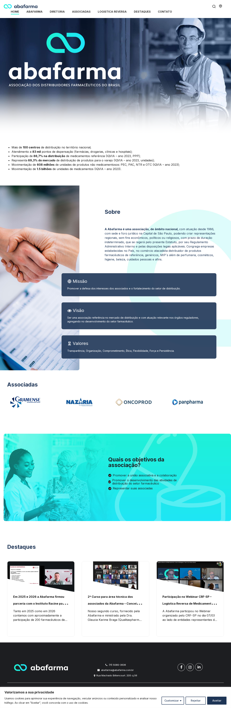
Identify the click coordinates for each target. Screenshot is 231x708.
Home (15, 11)
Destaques (142, 11)
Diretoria (57, 11)
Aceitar (216, 700)
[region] (115, 697)
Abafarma (34, 11)
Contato (165, 11)
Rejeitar (196, 700)
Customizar (171, 700)
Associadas (81, 11)
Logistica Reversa (112, 11)
